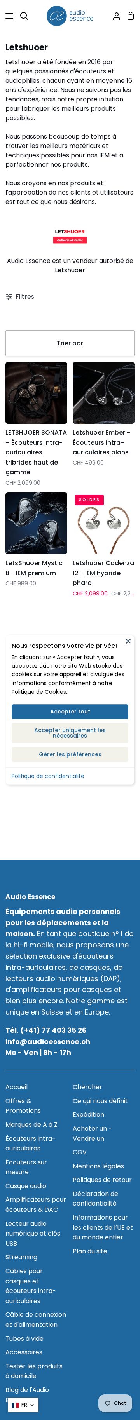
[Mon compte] (114, 16)
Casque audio (25, 1186)
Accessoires (23, 1352)
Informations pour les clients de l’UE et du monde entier (103, 1227)
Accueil (16, 1086)
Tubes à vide (24, 1338)
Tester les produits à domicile (34, 1371)
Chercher (87, 1086)
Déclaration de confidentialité (95, 1198)
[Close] (128, 641)
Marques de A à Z (31, 1124)
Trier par (70, 343)
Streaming (21, 1257)
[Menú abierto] (7, 16)
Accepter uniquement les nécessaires (70, 733)
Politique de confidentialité (48, 776)
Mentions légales (98, 1166)
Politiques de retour (102, 1179)
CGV (80, 1152)
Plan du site (90, 1251)
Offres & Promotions (23, 1105)
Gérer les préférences (70, 754)
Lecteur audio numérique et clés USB (32, 1233)
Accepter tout (70, 711)
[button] (23, 1405)
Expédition (88, 1114)
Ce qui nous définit (100, 1100)
